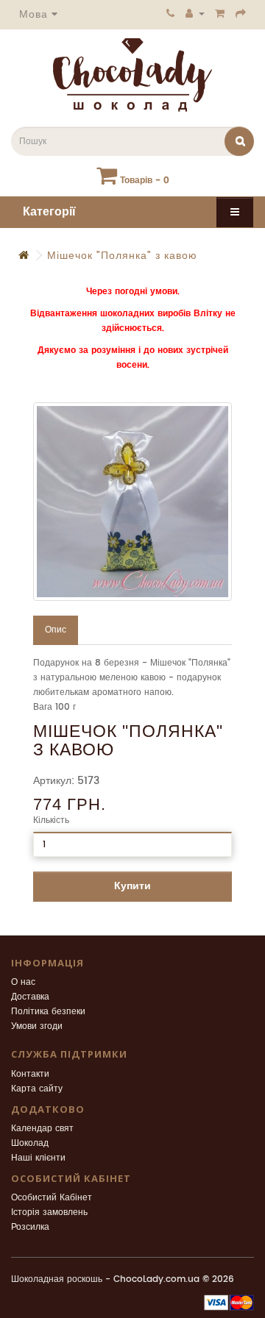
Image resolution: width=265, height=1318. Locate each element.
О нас (23, 982)
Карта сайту (37, 1089)
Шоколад (30, 1143)
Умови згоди (37, 1026)
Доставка (30, 997)
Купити (132, 885)
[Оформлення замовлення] (241, 13)
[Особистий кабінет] (195, 13)
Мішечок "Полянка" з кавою (122, 255)
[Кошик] (220, 13)
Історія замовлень (49, 1212)
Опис (55, 630)
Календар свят (42, 1129)
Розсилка (30, 1227)
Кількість (51, 820)
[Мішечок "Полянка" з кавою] (132, 501)
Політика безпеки (48, 1012)
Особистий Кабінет (51, 1198)
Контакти (30, 1074)
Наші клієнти (38, 1158)
